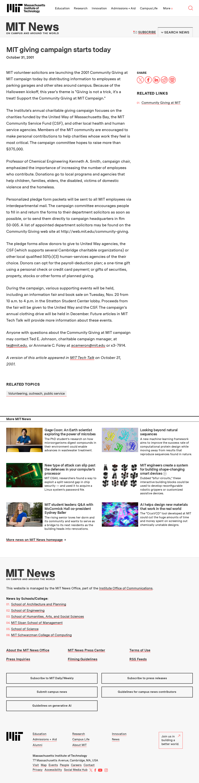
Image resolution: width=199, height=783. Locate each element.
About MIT (79, 745)
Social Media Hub (75, 770)
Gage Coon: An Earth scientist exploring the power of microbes (70, 432)
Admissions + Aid (123, 8)
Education (62, 8)
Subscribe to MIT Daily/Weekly (52, 678)
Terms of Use (139, 650)
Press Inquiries (18, 659)
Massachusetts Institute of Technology (60, 755)
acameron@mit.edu (88, 345)
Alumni (37, 745)
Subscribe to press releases (147, 678)
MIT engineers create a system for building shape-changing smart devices (164, 469)
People (64, 765)
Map (44, 765)
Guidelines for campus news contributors (147, 692)
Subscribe (147, 32)
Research (80, 8)
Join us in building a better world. (170, 740)
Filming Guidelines (82, 659)
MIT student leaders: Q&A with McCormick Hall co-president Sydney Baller (69, 509)
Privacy (38, 770)
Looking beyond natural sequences (158, 432)
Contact (89, 765)
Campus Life (149, 8)
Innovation (99, 8)
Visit (36, 765)
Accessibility (53, 770)
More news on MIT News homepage (34, 540)
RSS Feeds (138, 659)
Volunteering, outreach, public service (36, 393)
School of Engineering (28, 610)
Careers (76, 765)
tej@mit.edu (16, 345)
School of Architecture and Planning (38, 604)
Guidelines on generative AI (52, 705)
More (168, 8)
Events (53, 765)
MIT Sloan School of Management (37, 623)
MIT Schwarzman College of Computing (41, 635)
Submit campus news (52, 692)
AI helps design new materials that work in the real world (164, 507)
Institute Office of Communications (126, 588)
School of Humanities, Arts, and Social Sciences (47, 616)
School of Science (24, 629)
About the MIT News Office (27, 650)
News (116, 739)
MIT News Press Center (86, 650)
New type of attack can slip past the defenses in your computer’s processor (70, 469)
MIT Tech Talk (82, 357)
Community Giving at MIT (161, 103)
